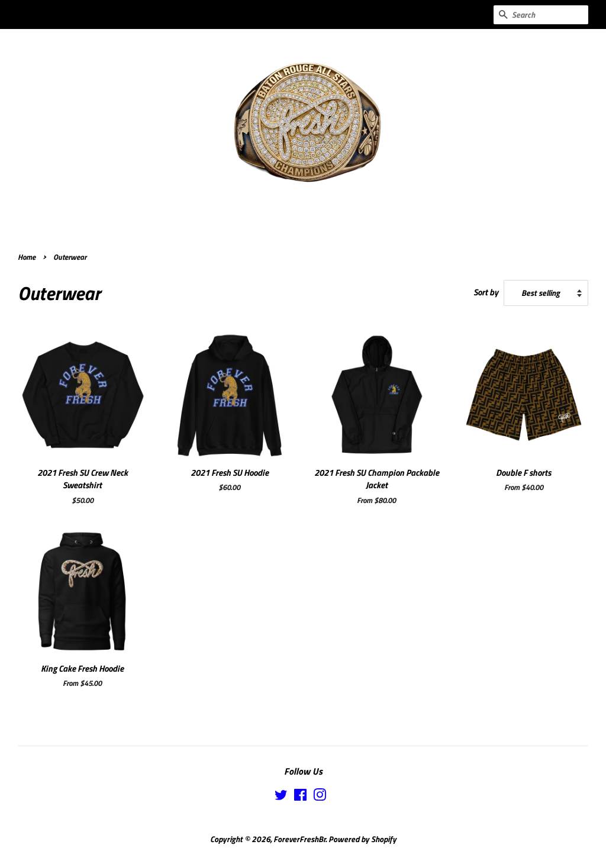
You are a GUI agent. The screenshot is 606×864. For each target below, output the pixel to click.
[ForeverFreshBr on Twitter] (281, 797)
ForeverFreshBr (299, 839)
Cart (473, 14)
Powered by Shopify (362, 839)
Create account (408, 14)
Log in (356, 14)
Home (27, 257)
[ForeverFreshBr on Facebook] (300, 797)
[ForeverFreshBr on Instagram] (319, 797)
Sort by (485, 292)
